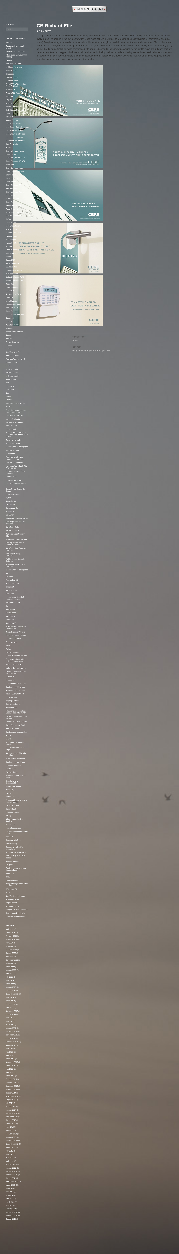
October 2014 (11, 1093)
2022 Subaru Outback (14, 127)
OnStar (8, 219)
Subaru (8, 335)
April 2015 (9, 1072)
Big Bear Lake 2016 (13, 294)
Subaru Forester (12, 120)
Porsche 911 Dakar (13, 93)
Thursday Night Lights (14, 697)
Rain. (8, 877)
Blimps (8, 735)
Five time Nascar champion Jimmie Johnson (16, 869)
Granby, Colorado (12, 362)
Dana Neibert (45, 31)
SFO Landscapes (12, 906)
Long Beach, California (14, 416)
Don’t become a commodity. (16, 732)
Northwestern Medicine (14, 281)
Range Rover (11, 501)
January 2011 (11, 1209)
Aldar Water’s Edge (13, 250)
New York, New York (13, 352)
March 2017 (10, 1025)
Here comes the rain (13, 704)
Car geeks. (10, 865)
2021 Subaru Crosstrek (14, 137)
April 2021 (9, 974)
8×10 (8, 349)
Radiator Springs (12, 861)
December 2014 (12, 1086)
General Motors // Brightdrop (16, 51)
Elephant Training (12, 652)
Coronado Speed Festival (15, 916)
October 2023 (11, 953)
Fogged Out (10, 825)
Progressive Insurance (14, 304)
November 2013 (12, 1117)
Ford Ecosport (11, 240)
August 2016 (10, 1045)
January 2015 (11, 1083)
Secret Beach (11, 613)
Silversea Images (12, 899)
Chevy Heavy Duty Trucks (15, 913)
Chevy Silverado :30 (13, 185)
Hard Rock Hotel (12, 144)
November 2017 (12, 1011)
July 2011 (9, 1188)
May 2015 (9, 1069)
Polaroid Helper (12, 772)
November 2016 (12, 1035)
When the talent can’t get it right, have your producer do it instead (17, 435)
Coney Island (11, 809)
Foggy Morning (11, 642)
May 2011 (9, 1195)
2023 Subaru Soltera (13, 124)
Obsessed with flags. (13, 840)
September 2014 (12, 1096)
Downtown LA (11, 623)
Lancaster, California (13, 639)
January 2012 (11, 1168)
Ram (7, 393)
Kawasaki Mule (11, 267)
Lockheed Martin (12, 81)
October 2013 (11, 1120)
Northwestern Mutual (13, 107)
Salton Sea (10, 594)
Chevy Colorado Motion (15, 192)
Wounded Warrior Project (15, 359)
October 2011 (11, 1178)
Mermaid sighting (12, 450)
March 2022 (10, 967)
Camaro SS (10, 587)
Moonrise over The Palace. (16, 852)
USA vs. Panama (12, 373)
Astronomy (10, 511)
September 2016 (12, 1042)
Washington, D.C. (12, 580)
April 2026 (9, 929)
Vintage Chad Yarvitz (14, 665)
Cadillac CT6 (11, 298)
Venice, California (12, 342)
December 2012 (12, 1141)
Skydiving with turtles (14, 440)
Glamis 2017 (10, 260)
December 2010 (12, 1212)
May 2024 (9, 946)
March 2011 (10, 1202)
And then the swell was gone (16, 668)
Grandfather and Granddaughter (12, 782)
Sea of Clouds (11, 769)
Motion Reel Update (13, 243)
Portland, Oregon (12, 356)
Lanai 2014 (10, 386)
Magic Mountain (12, 369)
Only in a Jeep (11, 100)
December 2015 (12, 1062)
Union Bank (10, 165)
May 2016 (9, 1052)
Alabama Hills (11, 103)
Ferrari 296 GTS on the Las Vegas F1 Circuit (16, 85)
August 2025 (10, 933)
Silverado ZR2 (11, 90)
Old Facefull (10, 505)
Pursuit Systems (12, 209)
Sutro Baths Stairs (12, 527)
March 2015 (10, 1076)
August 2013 (10, 1124)
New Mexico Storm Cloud (15, 403)
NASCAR (9, 837)
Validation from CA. (13, 325)
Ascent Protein (11, 301)
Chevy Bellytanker (12, 178)
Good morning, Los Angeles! (16, 722)
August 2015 (10, 1066)
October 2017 (11, 1014)
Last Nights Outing (13, 495)
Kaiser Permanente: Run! (15, 725)
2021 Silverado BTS (13, 131)
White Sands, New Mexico (15, 212)
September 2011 (12, 1182)
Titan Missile (10, 390)
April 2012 (9, 1161)
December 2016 (12, 1032)
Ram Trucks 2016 (12, 308)
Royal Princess (11, 426)
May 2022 (9, 963)
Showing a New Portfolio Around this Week (15, 544)
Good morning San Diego (15, 762)
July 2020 (9, 977)
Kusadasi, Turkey (12, 805)
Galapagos (10, 74)
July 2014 (9, 1103)
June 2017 (10, 1021)
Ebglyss (9, 60)
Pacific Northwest (12, 264)
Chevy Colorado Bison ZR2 (16, 114)
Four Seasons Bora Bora (15, 315)
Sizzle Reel (10, 284)
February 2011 (11, 1205)
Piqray (8, 148)
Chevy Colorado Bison (14, 168)
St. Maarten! (10, 454)
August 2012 (10, 1147)
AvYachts (9, 246)
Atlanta (8, 739)
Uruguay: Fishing (12, 701)
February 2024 (11, 950)
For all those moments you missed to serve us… (16, 411)
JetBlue (8, 257)
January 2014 (11, 1110)
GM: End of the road (13, 216)
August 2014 (10, 1100)
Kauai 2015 (10, 318)
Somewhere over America (15, 632)
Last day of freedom (13, 765)
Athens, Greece (11, 229)
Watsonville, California (14, 422)
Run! (7, 383)
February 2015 (11, 1079)
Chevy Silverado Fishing (15, 151)
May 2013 (9, 1130)
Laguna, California (13, 419)
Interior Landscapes (13, 828)
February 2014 (11, 1107)
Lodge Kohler (11, 223)
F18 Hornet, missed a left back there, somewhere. (15, 660)
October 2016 (11, 1038)
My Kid (8, 498)
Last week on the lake (14, 480)
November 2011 (12, 1175)
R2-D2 (8, 646)
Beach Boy (10, 790)
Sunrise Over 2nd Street (15, 694)
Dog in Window (11, 903)
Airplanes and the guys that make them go (16, 627)
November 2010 (12, 1216)
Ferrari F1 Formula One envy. (17, 656)
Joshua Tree (10, 797)
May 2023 (9, 956)
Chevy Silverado (12, 287)
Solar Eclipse (11, 616)
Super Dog (10, 874)
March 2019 (10, 1001)
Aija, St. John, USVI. (13, 443)
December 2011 (12, 1171)
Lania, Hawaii (11, 429)
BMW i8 (8, 407)
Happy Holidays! (12, 708)
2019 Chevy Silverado (14, 226)
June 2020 (10, 980)
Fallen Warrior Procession (15, 758)
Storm (78, 338)
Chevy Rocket (11, 175)
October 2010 (11, 1219)
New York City (11, 253)
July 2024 (9, 943)
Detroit (8, 396)
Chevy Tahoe (11, 182)
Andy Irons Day (11, 844)
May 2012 (9, 1158)
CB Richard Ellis (12, 889)
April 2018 (9, 1008)
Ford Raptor (10, 96)
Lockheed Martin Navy (14, 67)
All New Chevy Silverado (15, 199)
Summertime (10, 609)
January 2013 (11, 1137)
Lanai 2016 (10, 291)
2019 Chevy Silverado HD (15, 158)
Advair (8, 573)
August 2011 (10, 1185)
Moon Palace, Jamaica (14, 332)
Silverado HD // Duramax (15, 141)
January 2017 (11, 1028)
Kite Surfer (10, 515)
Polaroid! (9, 793)
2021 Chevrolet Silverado (15, 134)
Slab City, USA (11, 590)
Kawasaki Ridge (12, 77)
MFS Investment (12, 274)
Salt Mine (9, 577)
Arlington (9, 400)
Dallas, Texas (11, 620)
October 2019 (11, 991)
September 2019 (12, 994)
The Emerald (10, 195)
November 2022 (12, 960)
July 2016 (9, 1049)
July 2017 (9, 1018)
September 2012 (12, 1144)
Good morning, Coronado (15, 687)
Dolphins (9, 328)
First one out (10, 680)
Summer (9, 338)
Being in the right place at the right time (91, 348)
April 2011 (9, 1199)
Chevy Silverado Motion (15, 171)
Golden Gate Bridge (13, 786)
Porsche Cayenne (12, 729)
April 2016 (9, 1055)
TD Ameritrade (11, 477)
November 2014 (12, 1090)
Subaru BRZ (10, 117)
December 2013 (12, 1113)
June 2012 (10, 1154)
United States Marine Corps (16, 110)
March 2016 (10, 1059)
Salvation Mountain (13, 603)
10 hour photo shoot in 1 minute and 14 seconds (15, 598)
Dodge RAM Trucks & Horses (17, 910)
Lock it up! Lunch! (12, 376)
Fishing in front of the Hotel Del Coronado (16, 672)
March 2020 (10, 984)
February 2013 (11, 1134)
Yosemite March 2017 (14, 270)
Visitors (8, 649)
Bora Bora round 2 (13, 188)
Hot (7, 606)
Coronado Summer (13, 812)
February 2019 (11, 1004)
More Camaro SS (12, 584)
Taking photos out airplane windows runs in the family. (16, 712)
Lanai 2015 (10, 321)
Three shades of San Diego (16, 684)
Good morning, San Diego (15, 691)
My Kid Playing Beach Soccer (17, 518)
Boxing (8, 816)
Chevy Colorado (12, 202)
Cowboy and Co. (12, 508)
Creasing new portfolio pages (17, 447)
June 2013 (10, 1127)
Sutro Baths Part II (12, 531)
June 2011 (10, 1192)
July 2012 (9, 1151)
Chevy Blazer (11, 154)
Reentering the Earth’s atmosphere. (14, 848)
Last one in (10, 345)
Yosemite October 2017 (14, 233)
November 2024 (12, 939)
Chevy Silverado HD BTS (15, 161)
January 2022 (11, 970)
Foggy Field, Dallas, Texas (16, 635)
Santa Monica (11, 379)
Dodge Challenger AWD (15, 277)
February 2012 (11, 1164)
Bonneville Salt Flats (13, 206)
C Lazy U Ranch (12, 236)
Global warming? (12, 880)
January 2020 (11, 987)
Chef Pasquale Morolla (14, 462)
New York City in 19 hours (15, 896)
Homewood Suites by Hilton (16, 539)
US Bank (9, 43)
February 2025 (11, 936)
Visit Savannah (11, 71)
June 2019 (10, 997)
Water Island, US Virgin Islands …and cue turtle (14, 458)
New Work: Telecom (13, 64)
